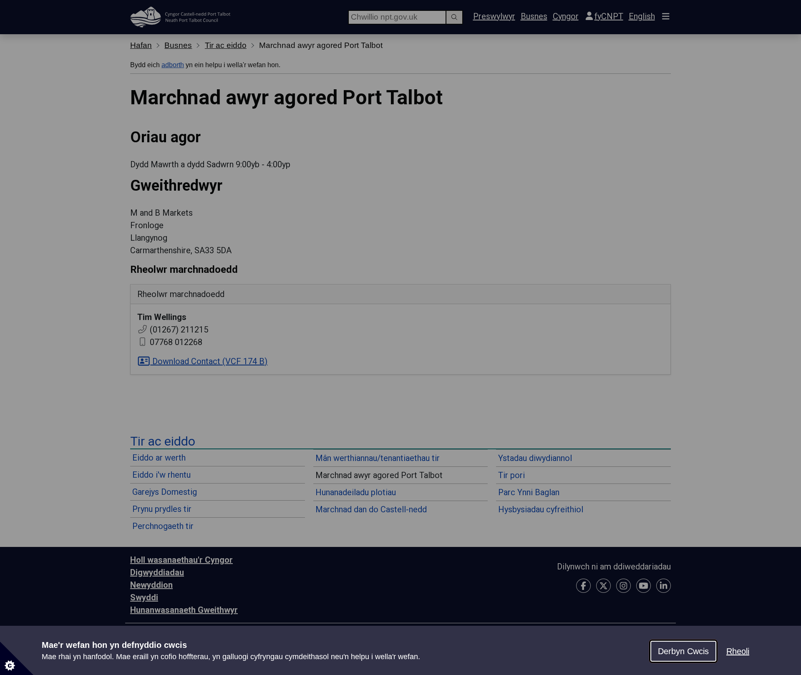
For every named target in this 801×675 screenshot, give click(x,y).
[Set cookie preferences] (16, 658)
